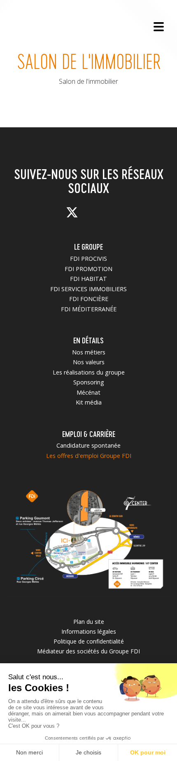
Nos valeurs (89, 362)
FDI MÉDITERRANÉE (88, 309)
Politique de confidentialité (89, 641)
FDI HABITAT (88, 279)
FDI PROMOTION (88, 269)
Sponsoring (88, 382)
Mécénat (88, 392)
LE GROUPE (88, 246)
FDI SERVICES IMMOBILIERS (88, 289)
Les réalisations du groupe (89, 372)
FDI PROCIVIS (88, 258)
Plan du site (88, 621)
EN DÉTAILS (88, 340)
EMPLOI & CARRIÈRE (88, 434)
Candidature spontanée (88, 445)
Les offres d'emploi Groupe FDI (88, 456)
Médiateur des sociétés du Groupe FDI (88, 651)
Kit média (89, 402)
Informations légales (88, 631)
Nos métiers (88, 352)
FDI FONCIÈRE (88, 299)
